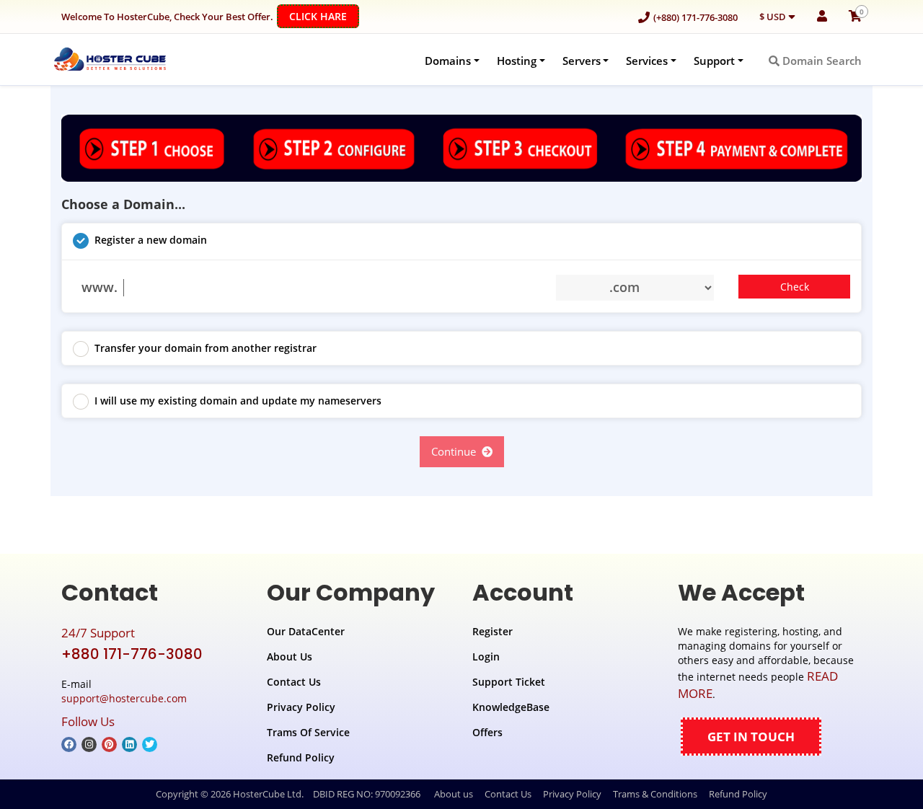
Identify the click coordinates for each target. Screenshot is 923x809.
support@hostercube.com (124, 698)
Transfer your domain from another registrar (205, 348)
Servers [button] (581, 60)
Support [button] (714, 60)
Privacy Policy (301, 707)
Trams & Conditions (655, 793)
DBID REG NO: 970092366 (366, 793)
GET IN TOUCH (751, 736)
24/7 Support (98, 632)
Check (794, 286)
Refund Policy (301, 757)
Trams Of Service (308, 732)
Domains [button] (448, 60)
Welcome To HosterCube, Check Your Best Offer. (204, 16)
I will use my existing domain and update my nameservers (237, 400)
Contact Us (294, 682)
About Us (289, 656)
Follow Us (88, 721)
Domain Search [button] (821, 60)
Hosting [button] (516, 60)
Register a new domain (150, 240)
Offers (487, 732)
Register (492, 631)
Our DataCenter (306, 631)
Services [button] (647, 60)
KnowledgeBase (510, 707)
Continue (456, 451)
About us (453, 793)
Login (486, 656)
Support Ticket (508, 682)
